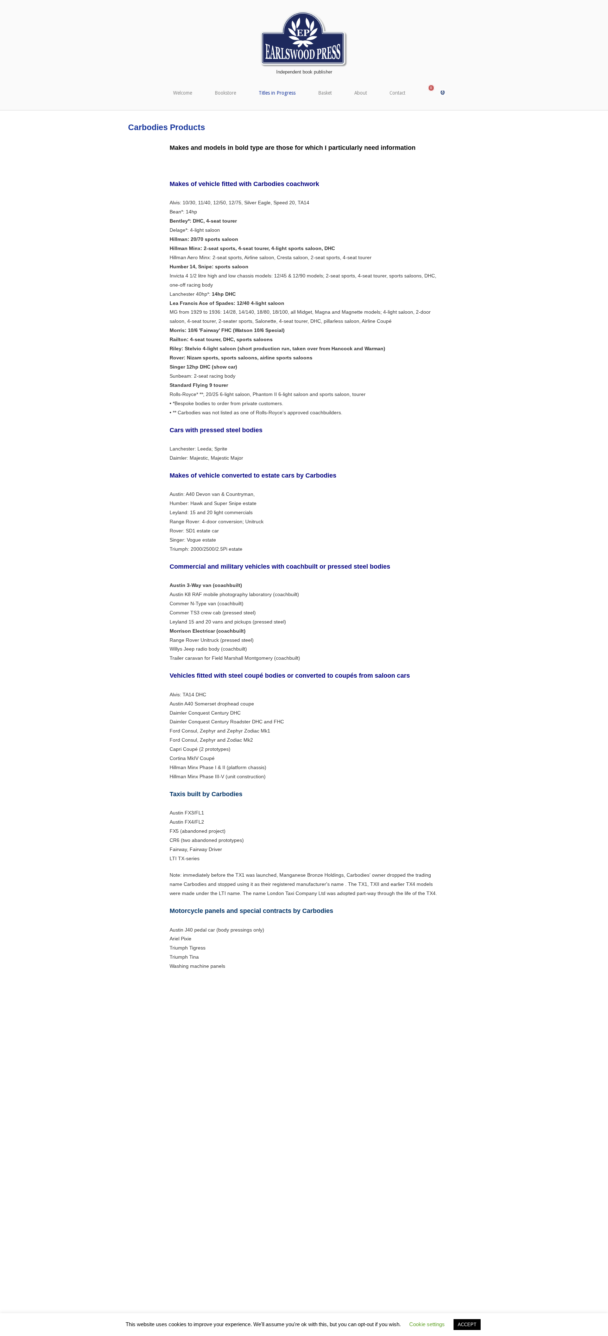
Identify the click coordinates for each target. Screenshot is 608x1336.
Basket (325, 93)
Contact (397, 93)
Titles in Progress (277, 93)
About (360, 93)
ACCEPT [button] (467, 1324)
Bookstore (225, 93)
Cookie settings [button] (427, 1324)
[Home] (304, 38)
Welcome (182, 93)
